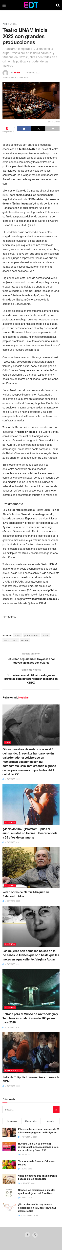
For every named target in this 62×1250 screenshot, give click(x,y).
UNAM (24, 640)
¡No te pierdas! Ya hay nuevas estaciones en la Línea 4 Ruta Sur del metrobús (37, 1207)
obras (18, 635)
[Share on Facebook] (24, 128)
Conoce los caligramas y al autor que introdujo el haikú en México (36, 1191)
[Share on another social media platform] (53, 128)
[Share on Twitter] (38, 128)
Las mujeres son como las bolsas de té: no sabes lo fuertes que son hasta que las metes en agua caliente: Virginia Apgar (30, 955)
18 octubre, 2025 (12, 842)
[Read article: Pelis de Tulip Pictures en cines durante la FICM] (31, 1052)
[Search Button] (58, 5)
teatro (45, 635)
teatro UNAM (11, 640)
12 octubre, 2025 (12, 1086)
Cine (7, 742)
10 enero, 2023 (33, 72)
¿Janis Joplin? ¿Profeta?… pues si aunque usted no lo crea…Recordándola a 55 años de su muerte (29, 833)
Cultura (13, 23)
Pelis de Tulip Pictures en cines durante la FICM (30, 1079)
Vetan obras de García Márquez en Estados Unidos (25, 894)
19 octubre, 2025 (12, 779)
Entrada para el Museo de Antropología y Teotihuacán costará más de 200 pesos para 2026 (30, 1018)
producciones (31, 635)
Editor (17, 72)
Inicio (4, 23)
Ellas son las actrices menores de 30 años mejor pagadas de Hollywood (38, 1130)
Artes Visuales (13, 1070)
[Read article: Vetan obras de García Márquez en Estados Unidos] (31, 867)
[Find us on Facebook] (27, 1234)
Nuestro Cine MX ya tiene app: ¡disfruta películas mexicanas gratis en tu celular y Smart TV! (38, 1147)
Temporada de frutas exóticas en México (36, 1162)
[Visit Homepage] (31, 5)
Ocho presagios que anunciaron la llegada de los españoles (37, 1177)
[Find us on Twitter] (35, 1235)
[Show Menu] (4, 5)
